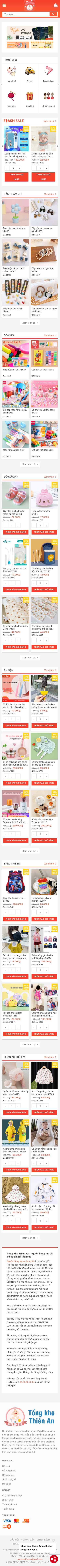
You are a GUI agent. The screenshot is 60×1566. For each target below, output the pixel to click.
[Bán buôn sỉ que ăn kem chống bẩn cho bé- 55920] (44, 688)
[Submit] (53, 14)
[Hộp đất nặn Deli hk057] (15, 354)
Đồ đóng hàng (9, 1470)
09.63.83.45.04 (27, 1381)
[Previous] (10, 36)
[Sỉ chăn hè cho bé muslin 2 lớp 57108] (15, 610)
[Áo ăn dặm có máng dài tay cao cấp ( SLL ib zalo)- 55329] (44, 1190)
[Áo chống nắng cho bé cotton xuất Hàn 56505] (44, 1075)
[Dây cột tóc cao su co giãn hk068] (44, 212)
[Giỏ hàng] (56, 5)
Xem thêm (49, 194)
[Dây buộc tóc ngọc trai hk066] (44, 252)
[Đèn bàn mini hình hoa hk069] (15, 212)
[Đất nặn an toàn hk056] (44, 354)
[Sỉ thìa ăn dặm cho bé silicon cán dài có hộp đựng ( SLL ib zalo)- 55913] (15, 688)
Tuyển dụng (8, 1508)
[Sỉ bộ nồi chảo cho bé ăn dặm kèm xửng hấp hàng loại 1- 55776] (15, 746)
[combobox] (26, 14)
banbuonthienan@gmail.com (30, 1559)
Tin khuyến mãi (9, 1504)
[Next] (49, 36)
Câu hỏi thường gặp (12, 1495)
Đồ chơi (6, 1466)
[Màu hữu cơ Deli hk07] (15, 434)
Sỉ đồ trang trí (9, 1479)
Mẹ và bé (6, 1483)
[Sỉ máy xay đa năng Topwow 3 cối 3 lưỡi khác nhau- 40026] (15, 803)
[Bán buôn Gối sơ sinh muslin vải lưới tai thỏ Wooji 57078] (44, 610)
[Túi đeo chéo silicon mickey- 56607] (44, 882)
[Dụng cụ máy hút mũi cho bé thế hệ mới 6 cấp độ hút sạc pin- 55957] (16, 138)
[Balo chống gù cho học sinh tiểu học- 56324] (44, 939)
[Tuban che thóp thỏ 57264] (44, 495)
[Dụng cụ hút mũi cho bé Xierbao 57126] (15, 552)
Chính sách (7, 1500)
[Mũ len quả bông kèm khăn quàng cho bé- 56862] (43, 138)
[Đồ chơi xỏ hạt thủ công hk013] (44, 394)
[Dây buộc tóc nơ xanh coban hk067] (15, 252)
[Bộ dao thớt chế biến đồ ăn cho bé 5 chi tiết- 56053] (44, 746)
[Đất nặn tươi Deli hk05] (44, 434)
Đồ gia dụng (8, 1474)
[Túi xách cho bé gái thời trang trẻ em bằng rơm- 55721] (15, 939)
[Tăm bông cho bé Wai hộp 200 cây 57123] (44, 552)
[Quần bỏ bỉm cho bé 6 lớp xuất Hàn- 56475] (15, 1075)
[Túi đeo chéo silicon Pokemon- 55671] (15, 997)
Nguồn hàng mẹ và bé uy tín (21, 1261)
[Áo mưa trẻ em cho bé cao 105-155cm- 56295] (15, 1133)
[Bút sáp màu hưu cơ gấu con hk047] (15, 394)
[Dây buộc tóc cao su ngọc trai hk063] (44, 292)
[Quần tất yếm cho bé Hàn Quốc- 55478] (44, 1133)
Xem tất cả (49, 121)
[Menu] (4, 5)
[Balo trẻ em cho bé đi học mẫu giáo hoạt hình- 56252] (44, 997)
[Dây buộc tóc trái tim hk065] (15, 292)
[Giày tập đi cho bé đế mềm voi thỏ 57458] (15, 495)
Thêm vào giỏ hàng (16, 176)
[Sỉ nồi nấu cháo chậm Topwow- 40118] (44, 803)
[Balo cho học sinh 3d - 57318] (15, 882)
